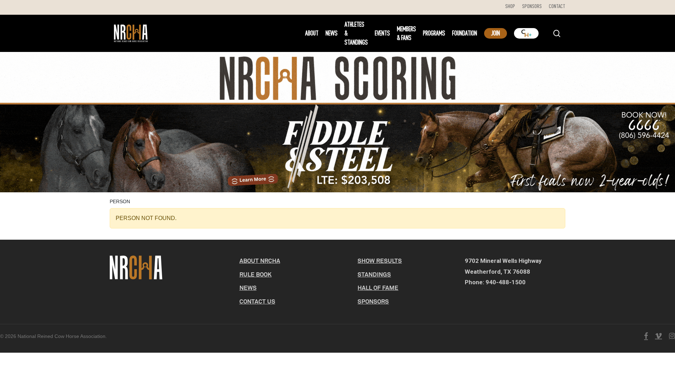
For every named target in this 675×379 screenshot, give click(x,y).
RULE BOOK (255, 274)
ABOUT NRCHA (259, 260)
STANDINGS (374, 274)
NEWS (248, 287)
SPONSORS (373, 301)
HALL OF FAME (378, 287)
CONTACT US (257, 301)
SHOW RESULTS (380, 260)
